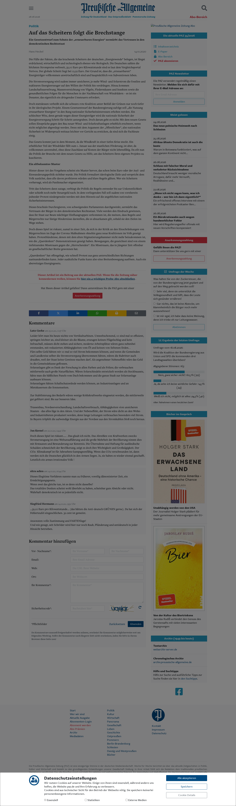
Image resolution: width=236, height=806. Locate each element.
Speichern (186, 786)
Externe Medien (137, 800)
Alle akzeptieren (186, 778)
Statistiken (93, 800)
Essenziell (52, 800)
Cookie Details (186, 795)
